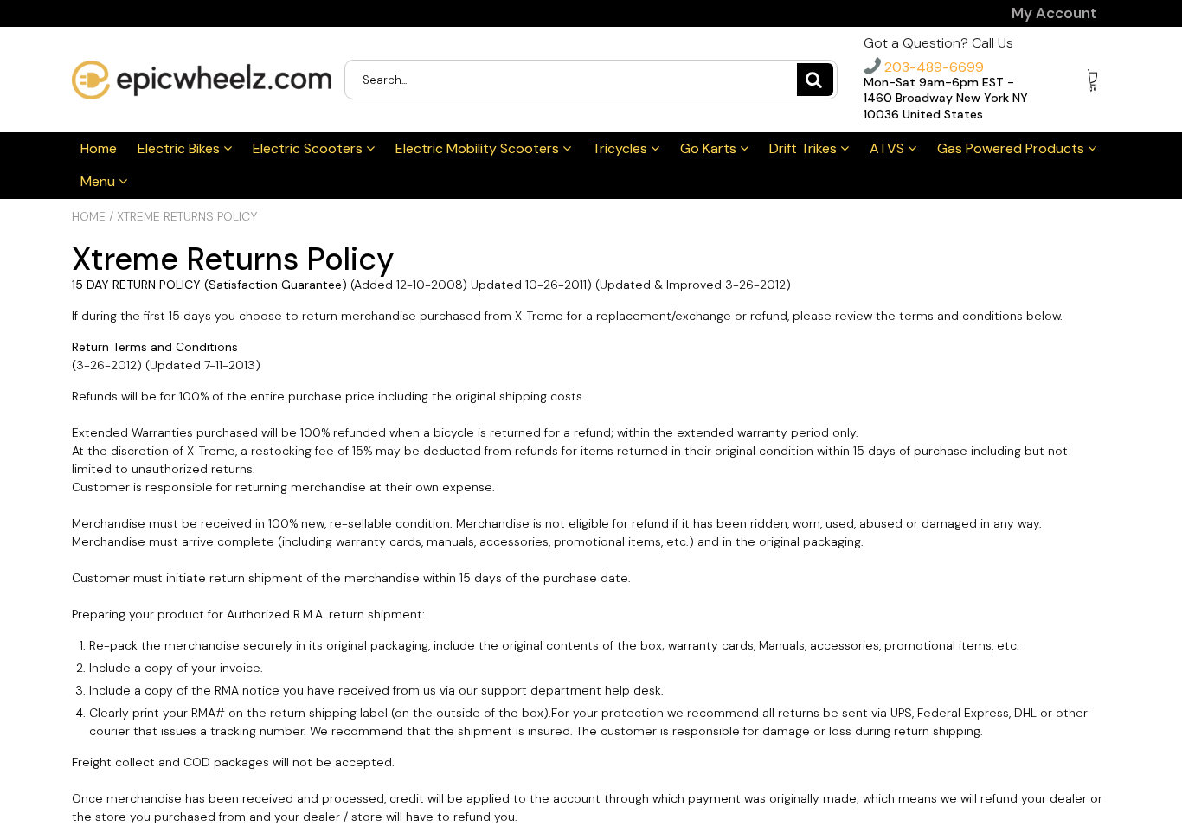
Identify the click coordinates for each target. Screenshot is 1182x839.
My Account (1054, 13)
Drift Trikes (804, 148)
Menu (99, 181)
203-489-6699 (932, 67)
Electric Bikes (180, 148)
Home (98, 148)
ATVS (889, 148)
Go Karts (710, 148)
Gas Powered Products (1012, 148)
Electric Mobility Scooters (478, 148)
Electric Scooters (309, 148)
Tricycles (621, 148)
